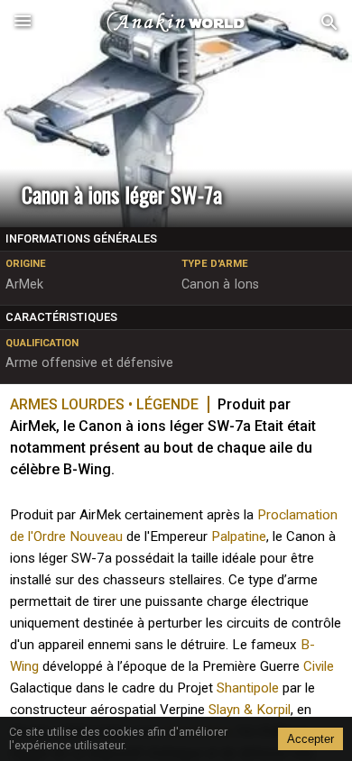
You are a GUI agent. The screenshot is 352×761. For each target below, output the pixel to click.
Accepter (310, 739)
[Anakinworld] (176, 22)
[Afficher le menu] (22, 22)
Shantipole (248, 688)
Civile (318, 666)
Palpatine (238, 536)
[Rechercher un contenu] (329, 23)
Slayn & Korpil (249, 709)
